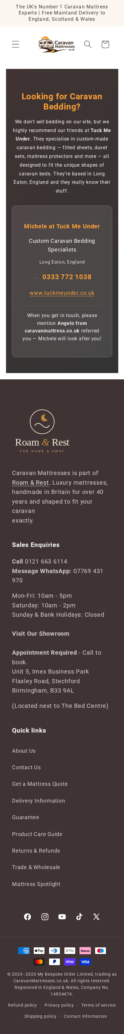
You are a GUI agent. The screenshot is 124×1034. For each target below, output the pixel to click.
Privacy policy (59, 1005)
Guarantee (25, 817)
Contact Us (26, 767)
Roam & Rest (30, 482)
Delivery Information (38, 801)
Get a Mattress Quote (40, 784)
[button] (15, 44)
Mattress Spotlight (36, 884)
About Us (24, 751)
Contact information (85, 1016)
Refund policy (22, 1005)
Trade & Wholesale (36, 867)
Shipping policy (40, 1016)
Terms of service (98, 1005)
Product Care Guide (37, 834)
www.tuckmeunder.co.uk (61, 293)
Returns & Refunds (36, 850)
